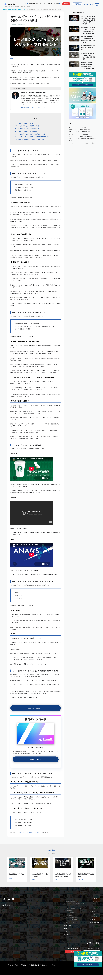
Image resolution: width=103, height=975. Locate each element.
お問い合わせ (66, 3)
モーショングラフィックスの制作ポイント (27, 129)
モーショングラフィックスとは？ (24, 123)
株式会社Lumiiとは (96, 914)
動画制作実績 (32, 3)
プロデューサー (43, 3)
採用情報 (92, 920)
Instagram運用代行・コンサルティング (75, 908)
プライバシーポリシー (13, 965)
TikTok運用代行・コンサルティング (74, 906)
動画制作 (12, 58)
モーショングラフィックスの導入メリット (27, 126)
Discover (93, 908)
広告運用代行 (69, 910)
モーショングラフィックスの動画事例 (26, 131)
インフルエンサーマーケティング (74, 917)
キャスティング (69, 915)
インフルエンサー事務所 (71, 920)
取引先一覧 (94, 917)
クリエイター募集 (94, 923)
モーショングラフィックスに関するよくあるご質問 (29, 139)
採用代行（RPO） (70, 922)
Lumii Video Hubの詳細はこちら (36, 708)
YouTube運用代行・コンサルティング (75, 903)
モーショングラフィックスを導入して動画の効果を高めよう (32, 137)
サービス (24, 3)
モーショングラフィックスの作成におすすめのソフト (30, 134)
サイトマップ (55, 965)
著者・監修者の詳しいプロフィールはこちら (33, 107)
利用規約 (23, 965)
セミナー (93, 906)
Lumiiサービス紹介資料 (35, 748)
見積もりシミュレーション (77, 4)
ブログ (93, 903)
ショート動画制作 (70, 913)
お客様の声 (50, 3)
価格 (37, 3)
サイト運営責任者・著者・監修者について (38, 965)
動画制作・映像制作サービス (73, 901)
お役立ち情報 (56, 3)
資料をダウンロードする (35, 759)
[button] (100, 952)
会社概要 (92, 911)
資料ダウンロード (95, 901)
